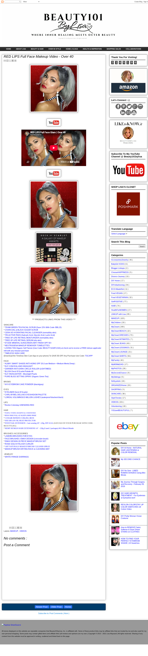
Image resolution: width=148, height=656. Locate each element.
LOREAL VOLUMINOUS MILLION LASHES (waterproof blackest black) (34, 397)
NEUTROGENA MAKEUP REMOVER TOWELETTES (27, 345)
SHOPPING (116, 389)
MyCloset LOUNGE (119, 352)
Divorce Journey (118, 276)
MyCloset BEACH (118, 331)
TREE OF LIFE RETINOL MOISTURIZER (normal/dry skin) (29, 338)
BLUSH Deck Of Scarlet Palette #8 (19, 371)
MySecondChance (119, 373)
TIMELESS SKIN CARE (15, 353)
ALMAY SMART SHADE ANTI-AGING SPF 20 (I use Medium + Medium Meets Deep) (40, 364)
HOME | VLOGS (72, 49)
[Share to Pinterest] (15, 60)
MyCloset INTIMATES (120, 339)
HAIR (113, 306)
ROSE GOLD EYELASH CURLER (19, 444)
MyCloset (115, 327)
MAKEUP (14, 531)
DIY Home (115, 281)
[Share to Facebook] (13, 60)
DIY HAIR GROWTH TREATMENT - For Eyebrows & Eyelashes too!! (133, 495)
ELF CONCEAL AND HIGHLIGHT (19, 366)
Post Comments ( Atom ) (59, 613)
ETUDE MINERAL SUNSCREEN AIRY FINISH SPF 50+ (28, 343)
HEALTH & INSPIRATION (92, 49)
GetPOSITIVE (117, 302)
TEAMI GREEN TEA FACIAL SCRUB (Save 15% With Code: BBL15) (33, 327)
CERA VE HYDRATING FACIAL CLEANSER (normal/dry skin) (30, 333)
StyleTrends (116, 398)
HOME (8, 49)
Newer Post (42, 607)
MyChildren (116, 322)
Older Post (56, 607)
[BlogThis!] (7, 60)
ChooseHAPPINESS (120, 272)
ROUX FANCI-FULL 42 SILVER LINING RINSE (20, 415)
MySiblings (116, 377)
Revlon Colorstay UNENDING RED (19, 405)
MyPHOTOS (116, 369)
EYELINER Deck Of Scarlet (16, 392)
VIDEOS (23, 531)
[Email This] (5, 60)
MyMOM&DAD (117, 364)
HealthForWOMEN (119, 310)
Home (68, 607)
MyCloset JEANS (118, 343)
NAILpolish (116, 381)
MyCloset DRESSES (120, 335)
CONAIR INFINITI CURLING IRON (19, 418)
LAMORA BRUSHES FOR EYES (18, 436)
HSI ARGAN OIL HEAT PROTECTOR (20, 421)
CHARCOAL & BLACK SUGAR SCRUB (21, 330)
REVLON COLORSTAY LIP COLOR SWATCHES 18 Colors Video (132, 507)
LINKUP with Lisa (118, 314)
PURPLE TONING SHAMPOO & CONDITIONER (20, 413)
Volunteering (116, 406)
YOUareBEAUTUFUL (120, 410)
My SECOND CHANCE (130, 459)
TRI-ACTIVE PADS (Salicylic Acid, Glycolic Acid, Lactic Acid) (30, 335)
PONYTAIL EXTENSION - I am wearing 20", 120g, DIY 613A (29, 423)
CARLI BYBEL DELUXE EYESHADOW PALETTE (25, 395)
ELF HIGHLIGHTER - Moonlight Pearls (21, 374)
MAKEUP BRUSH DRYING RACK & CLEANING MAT (27, 449)
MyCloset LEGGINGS (120, 348)
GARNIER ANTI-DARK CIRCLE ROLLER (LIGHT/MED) (28, 369)
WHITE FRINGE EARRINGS (17, 457)
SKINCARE (116, 394)
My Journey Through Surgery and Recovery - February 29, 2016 (133, 484)
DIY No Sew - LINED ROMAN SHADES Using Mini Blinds (133, 473)
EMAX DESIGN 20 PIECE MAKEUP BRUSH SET (25, 441)
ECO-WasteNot (117, 289)
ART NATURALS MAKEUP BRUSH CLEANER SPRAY (27, 446)
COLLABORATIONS (133, 49)
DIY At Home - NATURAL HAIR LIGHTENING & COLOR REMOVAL (131, 450)
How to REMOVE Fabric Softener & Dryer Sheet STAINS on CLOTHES (131, 529)
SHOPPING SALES (114, 49)
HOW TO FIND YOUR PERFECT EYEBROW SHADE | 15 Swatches (130, 541)
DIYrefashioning (118, 285)
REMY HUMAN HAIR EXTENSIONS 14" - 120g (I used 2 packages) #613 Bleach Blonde (39, 428)
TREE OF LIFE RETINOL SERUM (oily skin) (23, 340)
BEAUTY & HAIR (37, 49)
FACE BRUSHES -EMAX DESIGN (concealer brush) (26, 439)
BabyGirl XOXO (118, 264)
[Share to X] (10, 60)
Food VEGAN (117, 293)
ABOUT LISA (21, 49)
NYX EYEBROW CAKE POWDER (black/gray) (24, 384)
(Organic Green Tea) (26, 376)
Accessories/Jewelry (120, 260)
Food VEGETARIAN (119, 297)
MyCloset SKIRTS (119, 356)
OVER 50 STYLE (54, 49)
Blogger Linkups (118, 268)
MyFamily (115, 360)
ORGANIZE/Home (119, 385)
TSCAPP (89, 356)
